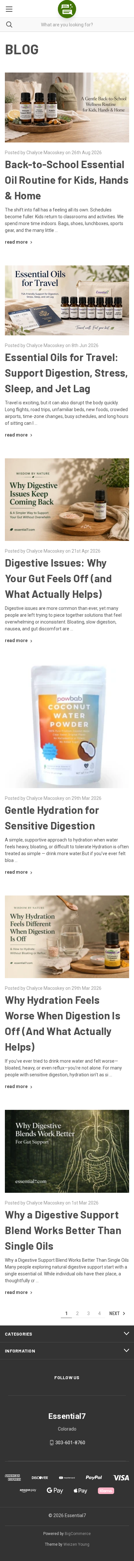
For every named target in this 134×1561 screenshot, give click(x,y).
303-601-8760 (70, 1443)
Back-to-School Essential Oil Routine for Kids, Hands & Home (66, 179)
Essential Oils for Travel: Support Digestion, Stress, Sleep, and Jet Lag (66, 372)
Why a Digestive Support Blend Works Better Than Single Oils (63, 1230)
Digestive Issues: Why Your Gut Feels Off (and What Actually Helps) (58, 578)
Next (115, 1313)
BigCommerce (78, 1533)
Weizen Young (76, 1544)
